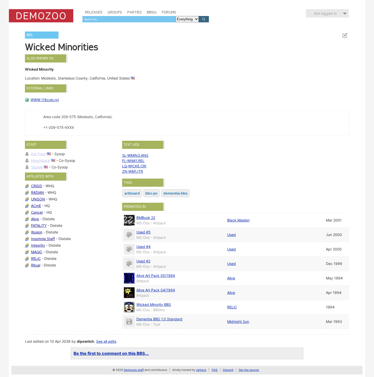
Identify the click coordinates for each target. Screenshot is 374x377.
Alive (35, 219)
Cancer (37, 212)
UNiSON (38, 199)
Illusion (36, 232)
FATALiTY (39, 225)
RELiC (36, 258)
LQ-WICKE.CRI (134, 166)
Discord (228, 370)
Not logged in (325, 13)
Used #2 (143, 261)
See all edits (106, 341)
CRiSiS (36, 186)
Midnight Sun (238, 321)
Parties (134, 12)
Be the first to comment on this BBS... (111, 353)
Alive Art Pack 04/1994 (155, 290)
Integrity (38, 245)
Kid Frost (38, 154)
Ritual (35, 265)
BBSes (152, 12)
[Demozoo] (41, 15)
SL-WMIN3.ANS (135, 155)
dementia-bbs (175, 193)
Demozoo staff (134, 370)
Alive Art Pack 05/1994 (155, 275)
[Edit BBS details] (344, 35)
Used (231, 234)
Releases (94, 12)
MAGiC (36, 252)
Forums (169, 12)
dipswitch (85, 341)
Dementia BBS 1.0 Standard (159, 319)
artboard (132, 193)
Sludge (37, 167)
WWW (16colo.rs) (45, 100)
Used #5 (143, 232)
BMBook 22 (145, 217)
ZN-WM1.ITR (132, 171)
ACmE (36, 205)
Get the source (249, 370)
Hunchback (40, 160)
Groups (115, 12)
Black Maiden (238, 220)
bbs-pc (151, 193)
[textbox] (129, 19)
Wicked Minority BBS (153, 304)
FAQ (215, 370)
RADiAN (37, 192)
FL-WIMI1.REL (133, 161)
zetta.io (201, 370)
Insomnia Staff (43, 239)
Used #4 (143, 246)
